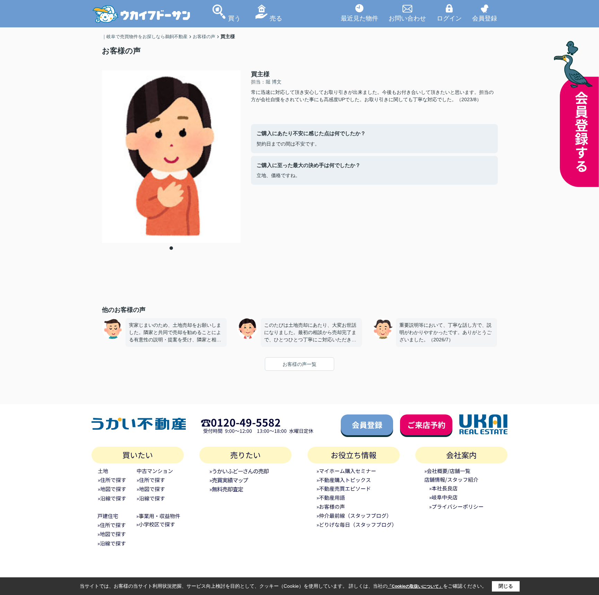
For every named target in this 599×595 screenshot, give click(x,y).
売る (276, 18)
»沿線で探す (112, 498)
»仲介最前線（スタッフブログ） (354, 515)
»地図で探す (112, 488)
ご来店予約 (426, 424)
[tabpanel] (171, 156)
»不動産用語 (330, 497)
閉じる (505, 586)
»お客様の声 (330, 506)
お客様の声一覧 (299, 364)
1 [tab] (171, 248)
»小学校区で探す (155, 524)
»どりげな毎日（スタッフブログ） (356, 524)
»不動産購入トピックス (343, 479)
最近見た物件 (359, 18)
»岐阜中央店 (443, 497)
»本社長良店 (443, 488)
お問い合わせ (407, 18)
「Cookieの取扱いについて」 (415, 586)
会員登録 (484, 18)
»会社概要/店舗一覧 (447, 470)
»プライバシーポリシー (456, 506)
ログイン (449, 18)
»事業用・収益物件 (158, 515)
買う (234, 18)
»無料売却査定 (226, 489)
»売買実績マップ (228, 480)
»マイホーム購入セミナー (346, 470)
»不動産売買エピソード (343, 488)
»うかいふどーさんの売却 (239, 471)
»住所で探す (112, 479)
